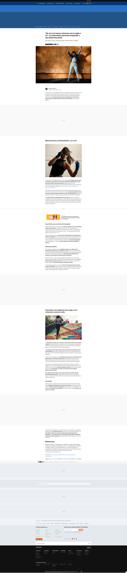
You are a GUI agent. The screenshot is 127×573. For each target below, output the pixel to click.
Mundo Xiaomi (38, 557)
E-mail (58, 44)
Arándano (65, 26)
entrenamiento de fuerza (48, 534)
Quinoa (44, 523)
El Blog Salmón (87, 552)
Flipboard (88, 3)
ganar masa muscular (58, 536)
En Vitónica (63, 215)
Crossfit (48, 523)
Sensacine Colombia (53, 566)
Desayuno (37, 533)
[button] (52, 88)
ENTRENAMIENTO (41, 3)
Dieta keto (81, 523)
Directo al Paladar (63, 552)
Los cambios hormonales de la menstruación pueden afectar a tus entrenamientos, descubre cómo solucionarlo (70, 217)
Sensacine (53, 552)
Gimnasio (49, 26)
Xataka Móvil (38, 553)
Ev (75, 458)
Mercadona (56, 26)
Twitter (55, 44)
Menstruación (58, 461)
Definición (56, 533)
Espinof (53, 553)
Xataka (37, 552)
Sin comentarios (49, 44)
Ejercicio (45, 26)
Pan (52, 26)
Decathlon (61, 26)
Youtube (87, 3)
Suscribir (81, 529)
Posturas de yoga (57, 523)
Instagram (83, 3)
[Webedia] (89, 0)
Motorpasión (70, 552)
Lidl (69, 26)
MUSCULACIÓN (69, 3)
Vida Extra (45, 553)
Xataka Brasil (38, 565)
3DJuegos (45, 552)
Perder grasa (38, 536)
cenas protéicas (48, 536)
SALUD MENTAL (77, 3)
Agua (72, 26)
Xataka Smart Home (39, 556)
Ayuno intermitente (72, 523)
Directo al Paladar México (63, 564)
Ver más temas (39, 539)
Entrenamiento (51, 461)
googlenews (90, 3)
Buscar (89, 543)
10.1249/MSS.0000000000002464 (53, 452)
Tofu (77, 523)
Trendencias (78, 552)
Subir (88, 547)
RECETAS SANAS (50, 3)
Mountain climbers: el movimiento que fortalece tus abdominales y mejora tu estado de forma (56, 520)
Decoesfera (78, 553)
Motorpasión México (70, 564)
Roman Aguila (53, 458)
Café (75, 26)
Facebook (85, 3)
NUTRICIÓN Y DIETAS (60, 3)
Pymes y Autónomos (86, 554)
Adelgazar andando (65, 523)
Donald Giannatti (66, 458)
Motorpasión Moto (71, 553)
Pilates (52, 523)
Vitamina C (78, 26)
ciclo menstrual (64, 461)
